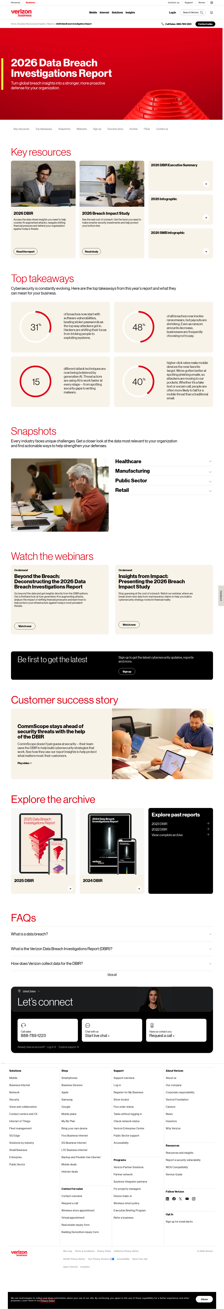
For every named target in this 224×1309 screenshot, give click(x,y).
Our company (174, 1085)
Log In (172, 12)
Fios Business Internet (74, 1135)
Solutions (117, 12)
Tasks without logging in (128, 1113)
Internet (104, 12)
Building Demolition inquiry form (80, 1231)
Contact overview (71, 1195)
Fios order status (124, 1106)
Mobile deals (69, 1164)
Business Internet (19, 1085)
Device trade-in (123, 1195)
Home (13, 24)
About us (171, 1077)
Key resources (21, 128)
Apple (65, 1092)
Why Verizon (173, 1128)
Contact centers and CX (23, 1113)
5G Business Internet (73, 1142)
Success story (115, 128)
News (169, 1113)
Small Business (18, 1149)
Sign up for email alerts (179, 1221)
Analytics (85, 1267)
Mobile (93, 12)
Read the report (25, 251)
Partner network (123, 1174)
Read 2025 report (28, 885)
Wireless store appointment (77, 1210)
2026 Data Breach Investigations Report (74, 24)
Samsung (67, 1099)
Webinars (82, 128)
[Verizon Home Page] (19, 1253)
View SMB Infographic (207, 251)
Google (65, 1106)
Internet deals (69, 1171)
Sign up (97, 128)
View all (112, 974)
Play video (23, 763)
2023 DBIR (159, 824)
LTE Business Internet (74, 1149)
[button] (211, 2)
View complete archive (167, 835)
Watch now (24, 626)
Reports (50, 24)
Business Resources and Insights (31, 24)
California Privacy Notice (126, 1251)
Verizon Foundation (177, 1099)
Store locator (121, 1099)
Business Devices (71, 1085)
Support (189, 2)
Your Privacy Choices (99, 1259)
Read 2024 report (96, 885)
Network (14, 1092)
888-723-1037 (33, 1035)
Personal (15, 2)
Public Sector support (126, 1135)
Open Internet (70, 1267)
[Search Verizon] (193, 12)
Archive (134, 128)
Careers (170, 1106)
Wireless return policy (126, 1203)
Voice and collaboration (23, 1106)
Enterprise (15, 1157)
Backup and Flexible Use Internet (81, 1157)
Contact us (173, 2)
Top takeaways (43, 128)
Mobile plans (68, 1113)
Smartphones (69, 1077)
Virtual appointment (73, 1217)
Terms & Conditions (85, 1251)
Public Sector (17, 1164)
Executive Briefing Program (130, 1210)
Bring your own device (74, 1128)
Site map (67, 1251)
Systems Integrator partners (130, 1181)
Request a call (160, 1035)
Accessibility (121, 1142)
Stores (201, 2)
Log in (50, 1046)
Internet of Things (19, 1121)
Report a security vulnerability (183, 1159)
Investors (171, 1121)
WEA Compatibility (177, 1167)
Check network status (127, 1121)
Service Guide (174, 1174)
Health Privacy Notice (74, 1259)
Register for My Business (128, 1092)
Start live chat (96, 1035)
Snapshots (64, 128)
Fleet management (20, 1128)
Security (14, 1099)
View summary (207, 183)
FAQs (147, 128)
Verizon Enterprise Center (129, 1128)
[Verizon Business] (21, 13)
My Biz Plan (68, 1121)
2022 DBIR (159, 829)
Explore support (67, 1046)
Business (30, 2)
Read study (91, 251)
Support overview (124, 1077)
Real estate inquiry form (75, 1224)
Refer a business (123, 1217)
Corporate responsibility (180, 1092)
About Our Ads (139, 1259)
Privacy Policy (104, 1251)
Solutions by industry (21, 1142)
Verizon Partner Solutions (129, 1167)
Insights (130, 12)
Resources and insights (179, 1152)
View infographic (207, 217)
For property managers (127, 1188)
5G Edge (14, 1135)
